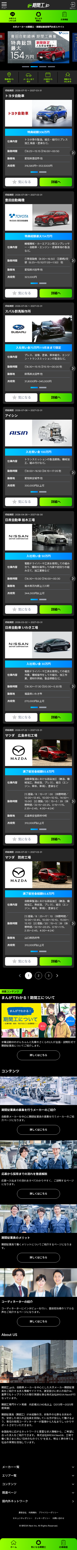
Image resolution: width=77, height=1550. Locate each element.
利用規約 (33, 1512)
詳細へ (56, 182)
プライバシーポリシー (48, 1512)
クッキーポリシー (42, 1518)
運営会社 (23, 1512)
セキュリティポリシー (22, 1518)
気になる (24, 182)
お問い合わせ (58, 1518)
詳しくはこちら (38, 1055)
